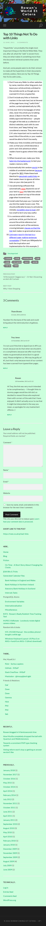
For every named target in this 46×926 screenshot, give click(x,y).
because (38, 170)
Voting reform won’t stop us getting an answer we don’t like (22, 750)
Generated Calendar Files (14, 575)
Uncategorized (13, 253)
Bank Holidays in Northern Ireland (19, 584)
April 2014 (7, 791)
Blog (5, 556)
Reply (5, 327)
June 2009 (7, 869)
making (25, 237)
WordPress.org (9, 900)
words (34, 167)
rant (27, 262)
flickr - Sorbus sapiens (14, 664)
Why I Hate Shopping (11, 287)
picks (23, 188)
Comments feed (10, 896)
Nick (7, 701)
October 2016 (9, 778)
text (30, 234)
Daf (6, 685)
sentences (32, 237)
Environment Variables (14, 601)
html (17, 258)
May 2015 (7, 782)
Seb (6, 714)
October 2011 (9, 807)
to (33, 234)
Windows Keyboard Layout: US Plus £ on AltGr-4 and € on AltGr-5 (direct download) (23, 639)
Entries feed (8, 892)
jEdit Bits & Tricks (10, 571)
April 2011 (7, 816)
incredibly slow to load (26, 210)
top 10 (7, 266)
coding (8, 258)
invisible (26, 142)
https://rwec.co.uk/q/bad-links (16, 534)
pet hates (17, 262)
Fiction (6, 560)
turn (21, 191)
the (26, 234)
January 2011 (9, 820)
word (20, 234)
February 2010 (9, 840)
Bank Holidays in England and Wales (20, 580)
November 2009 (10, 853)
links (7, 262)
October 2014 (9, 787)
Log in (5, 887)
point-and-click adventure (20, 148)
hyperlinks (27, 258)
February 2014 (9, 795)
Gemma (8, 697)
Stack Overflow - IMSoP (15, 672)
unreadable (14, 240)
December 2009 (10, 849)
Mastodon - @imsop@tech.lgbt (18, 676)
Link (11, 234)
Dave (7, 689)
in (24, 234)
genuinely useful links (28, 176)
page (19, 237)
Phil (6, 705)
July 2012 (7, 799)
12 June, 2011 (8, 42)
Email (6, 482)
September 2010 (10, 824)
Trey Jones (15, 337)
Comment (7, 442)
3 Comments (22, 42)
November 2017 (10, 774)
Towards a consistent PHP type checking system (20, 744)
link (37, 258)
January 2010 (9, 845)
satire (35, 262)
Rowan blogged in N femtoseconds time (19, 732)
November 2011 (10, 803)
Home (5, 552)
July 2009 (7, 865)
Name (6, 470)
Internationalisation (13, 605)
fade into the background (19, 161)
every (15, 234)
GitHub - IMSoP (12, 668)
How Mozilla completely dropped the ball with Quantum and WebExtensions (22, 737)
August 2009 (8, 861)
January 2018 (9, 770)
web (16, 266)
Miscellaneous (11, 610)
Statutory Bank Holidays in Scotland (20, 588)
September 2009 (10, 857)
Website (6, 493)
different (13, 237)
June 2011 (7, 811)
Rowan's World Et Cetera (29, 11)
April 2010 (7, 836)
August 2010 (8, 828)
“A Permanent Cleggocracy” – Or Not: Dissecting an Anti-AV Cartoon (22, 276)
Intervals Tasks (11, 593)
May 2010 (7, 832)
